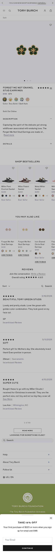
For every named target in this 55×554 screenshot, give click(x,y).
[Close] (51, 518)
